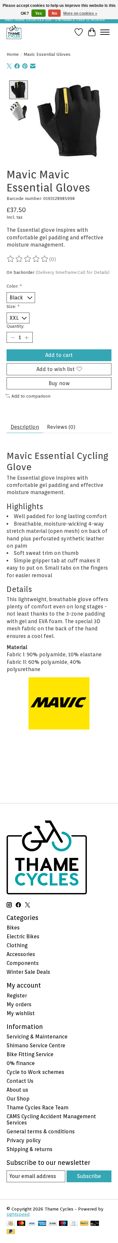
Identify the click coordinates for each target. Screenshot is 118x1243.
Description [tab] (24, 427)
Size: (13, 306)
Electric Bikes (23, 936)
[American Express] (42, 1224)
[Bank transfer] (53, 1224)
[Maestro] (63, 1224)
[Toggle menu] (104, 32)
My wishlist (21, 1013)
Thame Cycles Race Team (38, 1107)
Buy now (59, 383)
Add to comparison (30, 396)
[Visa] (32, 1224)
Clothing (17, 945)
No (54, 13)
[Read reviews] (28, 259)
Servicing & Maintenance (37, 1037)
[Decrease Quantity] (13, 337)
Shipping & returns (29, 1149)
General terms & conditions (41, 1131)
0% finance (21, 1063)
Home (13, 54)
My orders (19, 1004)
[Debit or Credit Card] (94, 1224)
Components (23, 963)
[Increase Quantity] (26, 337)
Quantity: (15, 326)
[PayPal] (84, 1224)
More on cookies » (80, 13)
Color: (14, 286)
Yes (38, 13)
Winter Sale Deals (28, 972)
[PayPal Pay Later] (11, 1232)
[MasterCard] (21, 1224)
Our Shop (18, 1099)
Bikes (13, 928)
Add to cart (59, 355)
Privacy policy (24, 1140)
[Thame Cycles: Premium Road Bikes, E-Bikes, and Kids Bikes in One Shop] (14, 32)
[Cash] (11, 1224)
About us (17, 1090)
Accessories (21, 954)
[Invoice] (73, 1224)
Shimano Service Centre (36, 1045)
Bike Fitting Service (30, 1054)
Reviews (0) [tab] (61, 427)
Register (17, 995)
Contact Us (20, 1081)
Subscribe (89, 1176)
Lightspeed (18, 1214)
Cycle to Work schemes (35, 1072)
